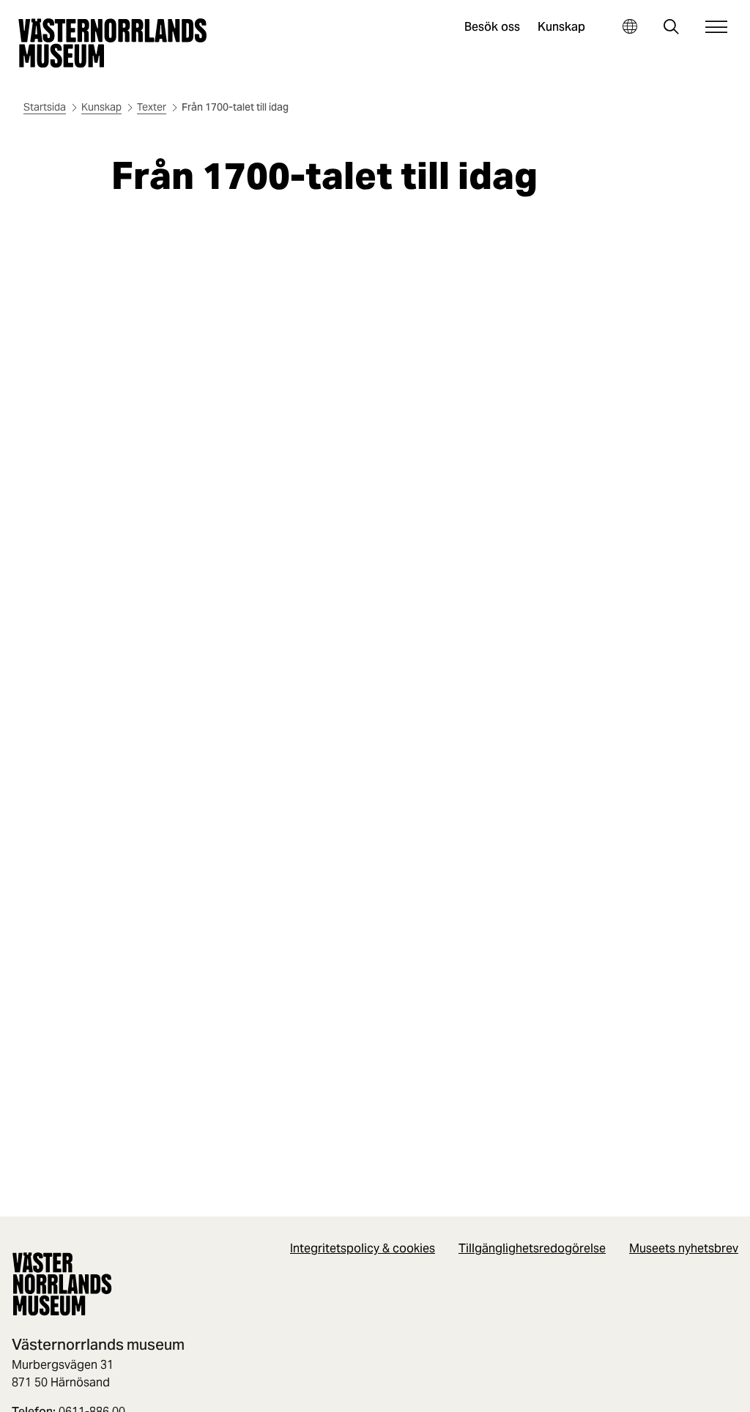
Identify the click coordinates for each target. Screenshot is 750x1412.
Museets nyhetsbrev (683, 1248)
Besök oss (492, 26)
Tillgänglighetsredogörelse (532, 1248)
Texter (151, 107)
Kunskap (561, 26)
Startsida (44, 107)
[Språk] (629, 27)
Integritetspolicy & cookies (362, 1248)
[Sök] (671, 28)
